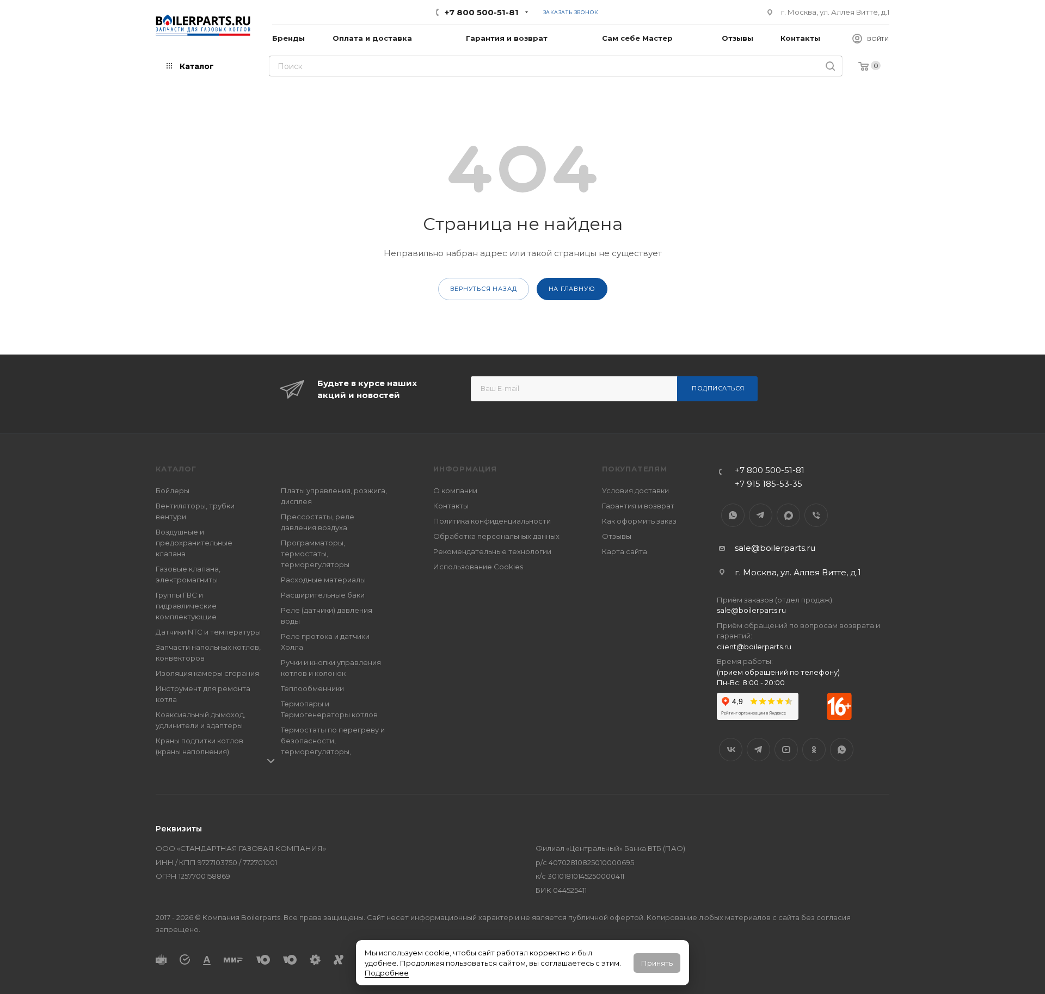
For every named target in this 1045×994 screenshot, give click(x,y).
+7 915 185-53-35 (768, 484)
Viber (816, 515)
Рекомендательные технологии (492, 551)
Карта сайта (624, 551)
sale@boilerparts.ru (775, 548)
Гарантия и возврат (638, 505)
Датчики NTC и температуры (208, 632)
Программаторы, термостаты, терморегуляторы (315, 553)
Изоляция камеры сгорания (207, 673)
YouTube (786, 749)
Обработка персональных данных (496, 536)
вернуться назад (483, 289)
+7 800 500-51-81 (482, 12)
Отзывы (616, 536)
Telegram (760, 515)
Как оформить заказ (639, 521)
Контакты (451, 505)
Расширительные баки (323, 595)
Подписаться (718, 388)
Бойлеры (172, 490)
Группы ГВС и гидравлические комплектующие (186, 606)
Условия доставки (635, 490)
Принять (657, 963)
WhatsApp (733, 515)
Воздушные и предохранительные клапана (194, 542)
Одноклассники (814, 749)
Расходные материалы (323, 579)
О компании (455, 490)
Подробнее (387, 972)
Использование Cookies (478, 566)
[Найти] (830, 66)
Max (788, 515)
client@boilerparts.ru (754, 646)
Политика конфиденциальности (492, 521)
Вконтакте (730, 749)
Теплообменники (312, 688)
